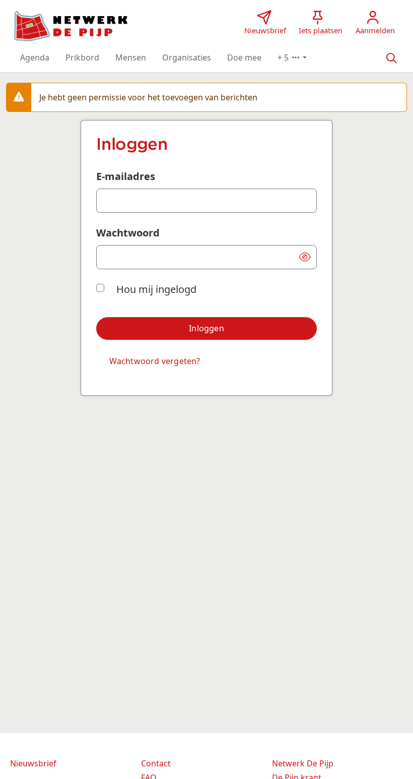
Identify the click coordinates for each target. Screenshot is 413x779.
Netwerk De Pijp (302, 763)
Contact (156, 763)
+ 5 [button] (284, 57)
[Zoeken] (391, 57)
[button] (34, 57)
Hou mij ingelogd (156, 289)
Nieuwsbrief (33, 763)
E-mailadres (125, 176)
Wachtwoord (128, 232)
